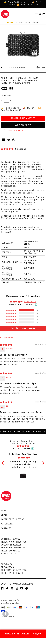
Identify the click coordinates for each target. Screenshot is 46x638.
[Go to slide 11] (21, 67)
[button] (40, 14)
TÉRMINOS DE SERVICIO (14, 570)
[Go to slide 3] (5, 67)
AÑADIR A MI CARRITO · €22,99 (23, 634)
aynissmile (14, 600)
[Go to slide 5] (9, 67)
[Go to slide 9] (17, 67)
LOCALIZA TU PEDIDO (12, 519)
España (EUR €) (8, 616)
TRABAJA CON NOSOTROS (14, 542)
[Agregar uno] (10, 100)
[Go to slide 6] (11, 67)
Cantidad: (7, 96)
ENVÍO (4, 515)
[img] (6, 345)
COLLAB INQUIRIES (11, 545)
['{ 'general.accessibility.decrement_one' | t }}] (2, 100)
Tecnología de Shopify (11, 603)
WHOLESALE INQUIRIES (13, 548)
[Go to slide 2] (3, 67)
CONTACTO (6, 528)
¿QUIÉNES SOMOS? (10, 539)
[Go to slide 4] (7, 67)
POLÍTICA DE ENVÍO (12, 573)
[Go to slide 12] (24, 67)
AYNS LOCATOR (8, 553)
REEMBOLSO (7, 564)
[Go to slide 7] (13, 67)
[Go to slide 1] (1, 67)
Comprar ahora (23, 125)
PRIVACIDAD (7, 567)
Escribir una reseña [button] (23, 328)
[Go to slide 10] (19, 67)
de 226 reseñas (21, 448)
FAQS (3, 510)
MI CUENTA (7, 524)
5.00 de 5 (30, 301)
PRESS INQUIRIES (10, 551)
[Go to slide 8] (15, 67)
